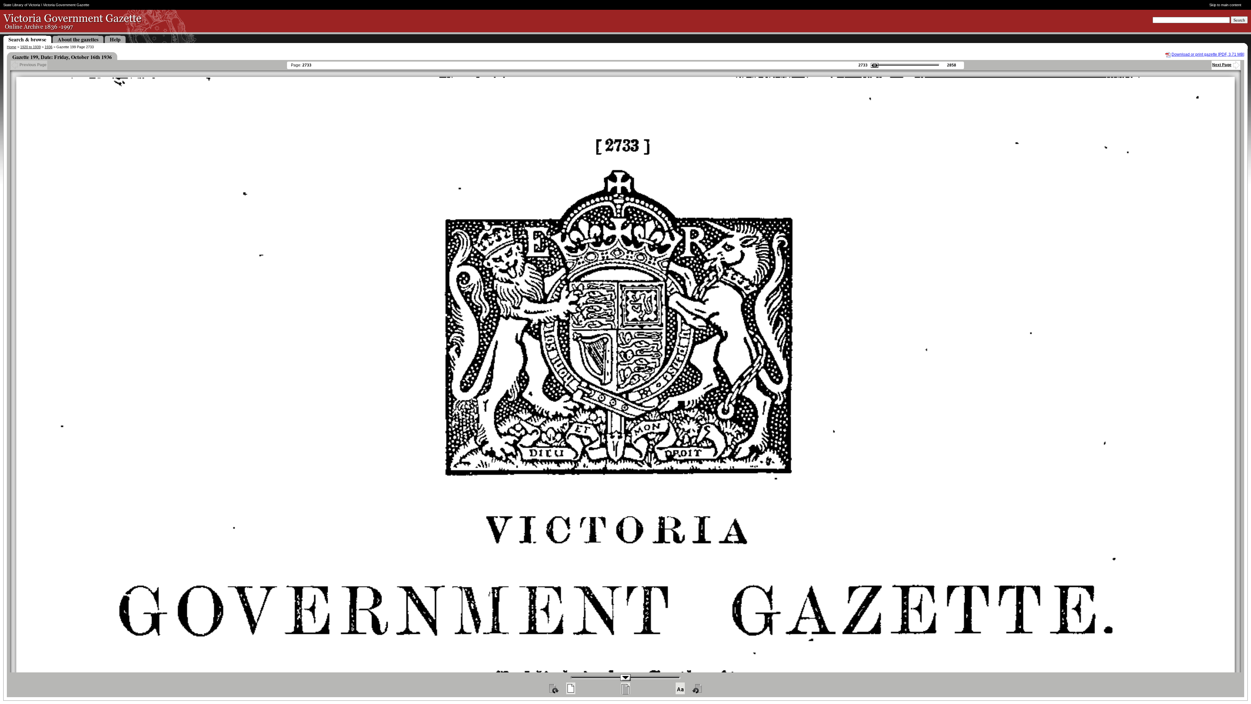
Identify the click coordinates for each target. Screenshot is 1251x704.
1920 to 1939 (30, 47)
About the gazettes (78, 39)
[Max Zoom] (680, 688)
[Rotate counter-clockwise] (697, 688)
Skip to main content (1225, 5)
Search (1239, 20)
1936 (48, 47)
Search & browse (27, 39)
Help (115, 39)
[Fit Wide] (625, 688)
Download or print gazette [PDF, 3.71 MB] (1208, 54)
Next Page (1221, 65)
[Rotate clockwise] (553, 688)
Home (11, 47)
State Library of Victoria (21, 5)
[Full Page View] (571, 688)
